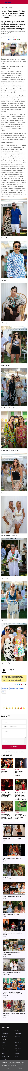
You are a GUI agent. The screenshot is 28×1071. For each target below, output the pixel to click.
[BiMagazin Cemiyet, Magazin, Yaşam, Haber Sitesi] (7, 2)
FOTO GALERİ (4, 1036)
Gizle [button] (8, 1068)
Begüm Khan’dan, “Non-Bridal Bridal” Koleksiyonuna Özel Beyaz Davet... (6, 794)
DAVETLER (4, 1045)
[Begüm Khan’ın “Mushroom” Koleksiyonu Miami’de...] (21, 764)
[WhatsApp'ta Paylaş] (17, 39)
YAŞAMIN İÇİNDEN (5, 1056)
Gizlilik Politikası (5, 1033)
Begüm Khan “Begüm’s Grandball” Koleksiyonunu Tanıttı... (20, 816)
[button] (25, 3)
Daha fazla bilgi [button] (13, 1065)
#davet (4, 692)
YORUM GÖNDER (14, 746)
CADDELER (17, 1045)
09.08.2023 (5, 37)
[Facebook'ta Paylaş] (9, 39)
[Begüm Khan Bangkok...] (7, 764)
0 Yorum (17, 37)
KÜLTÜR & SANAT (18, 1048)
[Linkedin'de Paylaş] (13, 39)
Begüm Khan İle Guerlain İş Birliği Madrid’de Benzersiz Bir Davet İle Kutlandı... (7, 816)
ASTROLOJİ (17, 1053)
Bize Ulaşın (17, 1030)
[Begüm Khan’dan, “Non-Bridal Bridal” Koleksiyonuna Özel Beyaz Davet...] (7, 785)
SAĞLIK (16, 1056)
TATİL (16, 1051)
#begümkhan (5, 688)
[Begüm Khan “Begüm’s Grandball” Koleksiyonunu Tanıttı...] (21, 807)
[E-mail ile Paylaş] (19, 39)
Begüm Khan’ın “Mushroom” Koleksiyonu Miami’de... (19, 773)
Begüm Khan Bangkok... (4, 772)
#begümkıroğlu (14, 688)
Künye (3, 1030)
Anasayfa (4, 7)
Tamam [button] (20, 1068)
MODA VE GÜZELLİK (6, 1051)
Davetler (10, 7)
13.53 (11, 37)
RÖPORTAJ (4, 1059)
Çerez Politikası (18, 1033)
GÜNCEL (3, 1042)
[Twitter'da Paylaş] (11, 39)
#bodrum (21, 688)
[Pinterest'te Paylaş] (15, 39)
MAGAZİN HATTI (18, 1042)
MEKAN (3, 1053)
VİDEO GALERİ (17, 1036)
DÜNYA (3, 1048)
